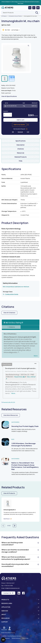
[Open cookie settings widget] (3, 639)
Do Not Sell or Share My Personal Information (11, 636)
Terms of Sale (25, 638)
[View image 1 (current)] (4, 78)
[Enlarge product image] (16, 58)
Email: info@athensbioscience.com (10, 588)
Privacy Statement (5, 638)
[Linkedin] (19, 593)
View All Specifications (9, 96)
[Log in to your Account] (33, 7)
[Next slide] (14, 525)
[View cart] (29, 7)
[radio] (20, 106)
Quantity (5, 111)
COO (28, 132)
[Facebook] (23, 593)
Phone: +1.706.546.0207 (7, 583)
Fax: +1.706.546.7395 (7, 585)
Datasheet (21, 132)
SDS (14, 132)
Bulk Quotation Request (19, 129)
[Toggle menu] (38, 7)
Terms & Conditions (16, 638)
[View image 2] (12, 78)
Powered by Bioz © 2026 (9, 402)
